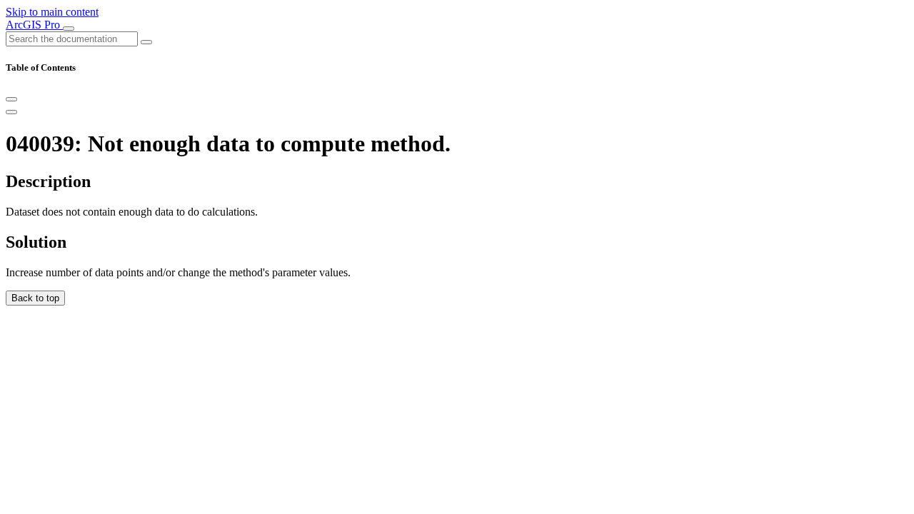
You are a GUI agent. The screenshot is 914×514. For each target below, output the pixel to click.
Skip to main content (52, 12)
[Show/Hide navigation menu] (68, 28)
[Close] (11, 99)
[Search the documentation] (146, 42)
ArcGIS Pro (34, 25)
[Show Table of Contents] (11, 112)
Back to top (35, 298)
